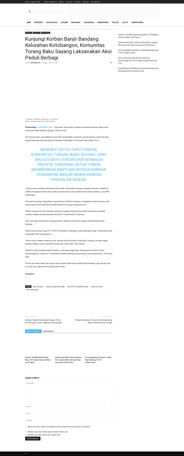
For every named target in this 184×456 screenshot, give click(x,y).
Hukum (64, 22)
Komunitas (36, 33)
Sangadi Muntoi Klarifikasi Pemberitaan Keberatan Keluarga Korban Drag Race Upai (138, 69)
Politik (115, 22)
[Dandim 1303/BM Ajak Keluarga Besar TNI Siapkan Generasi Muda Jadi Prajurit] (38, 346)
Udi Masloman (35, 63)
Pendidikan (102, 22)
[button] (156, 22)
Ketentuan (69, 2)
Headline (37, 29)
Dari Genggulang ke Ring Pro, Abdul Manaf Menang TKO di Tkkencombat (98, 359)
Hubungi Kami (95, 2)
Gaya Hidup (51, 22)
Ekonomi (38, 22)
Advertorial (138, 22)
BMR (29, 22)
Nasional (75, 22)
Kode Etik (77, 2)
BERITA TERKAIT (33, 331)
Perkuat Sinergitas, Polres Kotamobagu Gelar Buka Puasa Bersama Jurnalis (93, 321)
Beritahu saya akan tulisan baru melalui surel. (44, 435)
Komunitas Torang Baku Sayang (77, 286)
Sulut (125, 22)
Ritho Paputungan (32, 289)
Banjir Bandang (38, 286)
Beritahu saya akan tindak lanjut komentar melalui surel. (48, 432)
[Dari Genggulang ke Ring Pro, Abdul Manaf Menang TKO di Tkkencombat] (98, 346)
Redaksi (61, 2)
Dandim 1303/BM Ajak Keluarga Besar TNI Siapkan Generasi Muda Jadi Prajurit (37, 359)
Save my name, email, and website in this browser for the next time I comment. (59, 427)
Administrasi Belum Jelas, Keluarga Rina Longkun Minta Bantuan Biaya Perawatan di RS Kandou (68, 359)
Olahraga (89, 22)
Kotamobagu (45, 33)
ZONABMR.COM (44, 127)
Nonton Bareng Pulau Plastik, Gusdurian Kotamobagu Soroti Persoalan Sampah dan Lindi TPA (137, 60)
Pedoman (86, 2)
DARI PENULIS (48, 331)
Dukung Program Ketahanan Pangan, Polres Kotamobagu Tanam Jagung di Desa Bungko (43, 321)
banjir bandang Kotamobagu (55, 286)
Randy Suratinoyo (97, 286)
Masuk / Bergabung (50, 2)
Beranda (28, 29)
